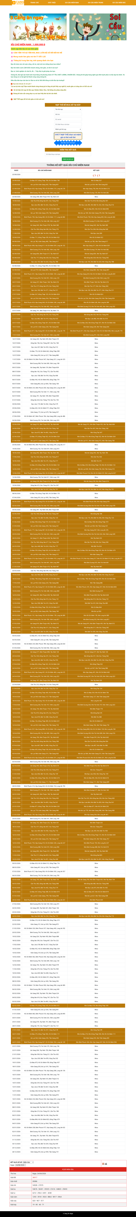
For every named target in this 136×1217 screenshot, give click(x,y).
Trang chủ (34, 3)
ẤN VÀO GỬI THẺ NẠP (68, 143)
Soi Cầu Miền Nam (72, 3)
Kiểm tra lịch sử (68, 159)
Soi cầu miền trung (95, 3)
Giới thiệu (52, 3)
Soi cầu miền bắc (119, 3)
